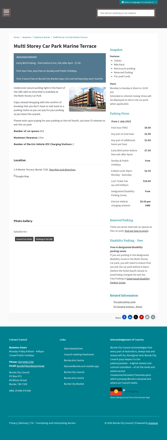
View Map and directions (62, 169)
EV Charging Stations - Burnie (128, 306)
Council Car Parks (24, 239)
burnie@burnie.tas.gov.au (30, 365)
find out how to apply (136, 230)
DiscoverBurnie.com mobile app (81, 366)
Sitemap (23, 423)
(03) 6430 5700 (26, 361)
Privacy (13, 423)
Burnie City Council (74, 372)
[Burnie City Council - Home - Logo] (28, 15)
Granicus (153, 423)
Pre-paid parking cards (125, 301)
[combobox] (139, 2)
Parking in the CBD (44, 239)
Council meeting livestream (79, 354)
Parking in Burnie (42, 37)
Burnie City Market (74, 383)
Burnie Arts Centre (74, 360)
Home (16, 37)
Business (27, 37)
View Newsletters (73, 348)
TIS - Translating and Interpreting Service (52, 423)
